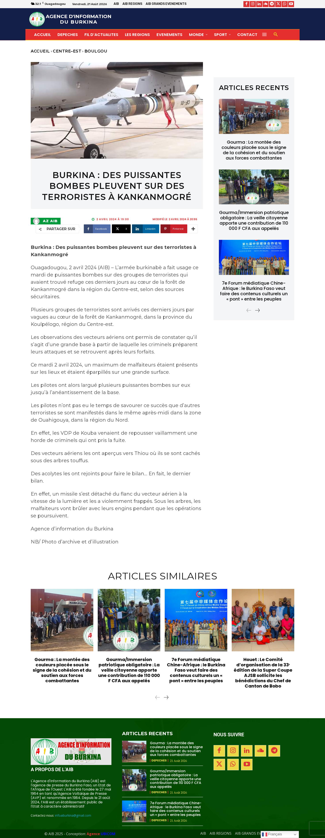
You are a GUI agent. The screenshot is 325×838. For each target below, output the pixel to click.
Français (274, 834)
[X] (278, 4)
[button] (275, 34)
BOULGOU (95, 51)
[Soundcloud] (265, 4)
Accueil (40, 51)
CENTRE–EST (67, 51)
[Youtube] (291, 4)
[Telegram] (272, 4)
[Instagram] (253, 4)
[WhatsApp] (284, 4)
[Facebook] (246, 4)
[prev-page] (249, 310)
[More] (193, 228)
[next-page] (257, 310)
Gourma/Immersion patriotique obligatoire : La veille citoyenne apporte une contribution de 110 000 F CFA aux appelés (254, 220)
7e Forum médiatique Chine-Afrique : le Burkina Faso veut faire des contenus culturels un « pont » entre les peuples (254, 291)
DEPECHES (159, 760)
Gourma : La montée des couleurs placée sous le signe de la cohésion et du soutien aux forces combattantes (254, 150)
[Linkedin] (259, 4)
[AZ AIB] (37, 221)
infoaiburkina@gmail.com (73, 815)
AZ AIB (50, 221)
